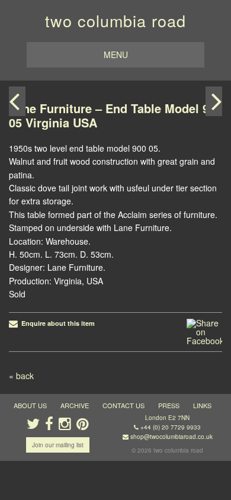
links (202, 405)
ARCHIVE (74, 405)
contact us (123, 405)
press (168, 405)
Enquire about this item (56, 323)
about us (30, 405)
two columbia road (115, 20)
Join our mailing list (58, 445)
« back (21, 376)
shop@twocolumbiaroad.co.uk (171, 436)
